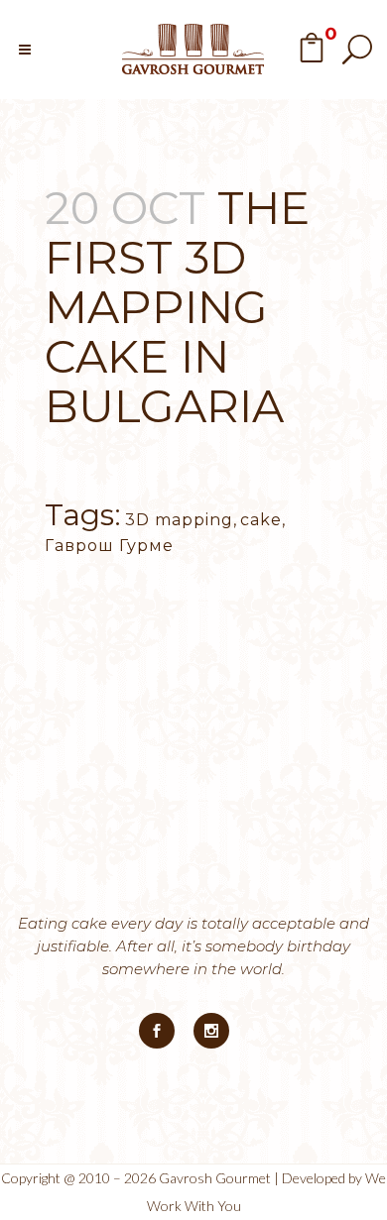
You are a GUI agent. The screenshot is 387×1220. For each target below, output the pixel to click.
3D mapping (179, 519)
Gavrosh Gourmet (215, 1177)
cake (261, 519)
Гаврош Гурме (109, 545)
